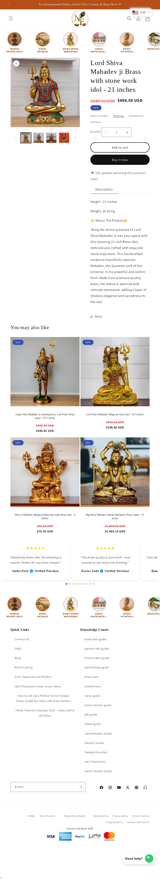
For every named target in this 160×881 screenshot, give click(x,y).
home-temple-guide (98, 705)
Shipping (118, 115)
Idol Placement (95, 762)
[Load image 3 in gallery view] (51, 138)
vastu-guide (92, 696)
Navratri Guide (94, 743)
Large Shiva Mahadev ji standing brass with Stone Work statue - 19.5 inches (45, 416)
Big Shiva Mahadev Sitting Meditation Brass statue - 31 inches (115, 516)
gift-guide (91, 714)
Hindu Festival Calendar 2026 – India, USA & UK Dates (45, 712)
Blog (18, 658)
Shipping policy (114, 822)
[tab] (104, 189)
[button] (10, 18)
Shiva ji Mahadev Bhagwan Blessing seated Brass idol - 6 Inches (45, 516)
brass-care (92, 677)
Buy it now (120, 160)
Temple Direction (96, 752)
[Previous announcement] (8, 4)
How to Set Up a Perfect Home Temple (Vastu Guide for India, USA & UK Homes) (43, 698)
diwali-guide (93, 724)
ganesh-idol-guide (97, 648)
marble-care (93, 686)
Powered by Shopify (74, 815)
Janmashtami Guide (98, 733)
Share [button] (98, 316)
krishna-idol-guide (97, 658)
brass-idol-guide (96, 639)
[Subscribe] (80, 787)
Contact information (138, 822)
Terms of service (141, 815)
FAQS (18, 648)
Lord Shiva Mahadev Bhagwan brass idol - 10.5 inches (115, 414)
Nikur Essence (47, 815)
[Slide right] (75, 137)
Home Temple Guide (98, 771)
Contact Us (22, 639)
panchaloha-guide (97, 667)
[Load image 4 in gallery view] (64, 138)
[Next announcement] (151, 4)
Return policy (24, 667)
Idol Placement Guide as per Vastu (38, 686)
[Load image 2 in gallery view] (38, 138)
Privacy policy (120, 815)
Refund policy (101, 815)
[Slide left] (15, 137)
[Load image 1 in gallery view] (26, 138)
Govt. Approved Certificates (33, 677)
